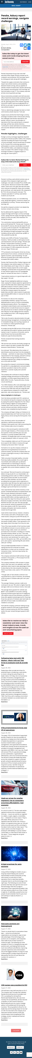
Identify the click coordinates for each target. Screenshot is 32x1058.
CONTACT (20, 1047)
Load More (16, 1030)
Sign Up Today (8, 633)
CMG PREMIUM (23, 2)
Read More (4, 701)
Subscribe (25, 61)
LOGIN (29, 2)
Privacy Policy (5, 66)
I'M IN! (25, 165)
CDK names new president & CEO (14, 985)
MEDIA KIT (11, 1047)
